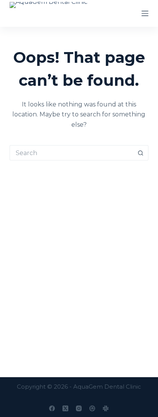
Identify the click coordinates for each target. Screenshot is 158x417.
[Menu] (145, 13)
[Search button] (140, 152)
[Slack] (106, 408)
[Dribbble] (92, 408)
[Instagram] (79, 408)
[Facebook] (52, 408)
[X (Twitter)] (65, 408)
